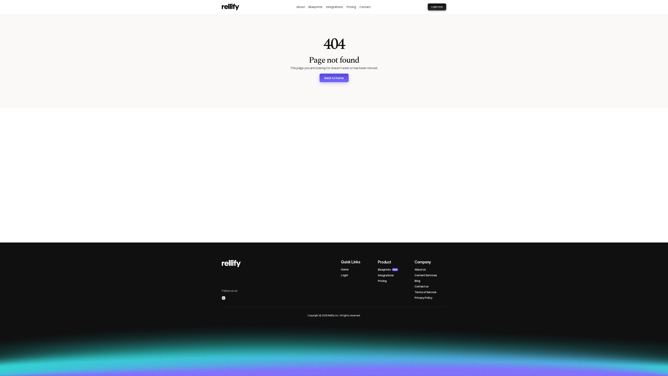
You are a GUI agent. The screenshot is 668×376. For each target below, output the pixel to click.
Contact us (422, 286)
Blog (417, 281)
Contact (365, 7)
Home (345, 269)
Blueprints (315, 7)
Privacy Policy (423, 297)
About (300, 7)
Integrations (334, 7)
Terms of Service (425, 292)
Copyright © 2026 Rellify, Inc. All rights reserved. (334, 315)
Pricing (351, 7)
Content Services (426, 275)
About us (420, 269)
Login (344, 275)
